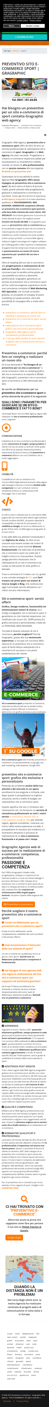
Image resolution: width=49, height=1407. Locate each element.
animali (10, 1344)
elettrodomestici (13, 1365)
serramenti (28, 1354)
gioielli (9, 1340)
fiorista (36, 1372)
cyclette (23, 1337)
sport (35, 1340)
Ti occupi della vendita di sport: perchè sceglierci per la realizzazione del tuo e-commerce (25, 341)
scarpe (9, 1334)
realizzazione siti (10, 810)
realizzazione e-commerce (26, 192)
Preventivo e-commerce (19, 904)
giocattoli (19, 1361)
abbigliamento (28, 1334)
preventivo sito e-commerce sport (29, 281)
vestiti (17, 1334)
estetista (18, 1372)
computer (38, 1368)
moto (34, 1344)
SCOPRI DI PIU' (25, 37)
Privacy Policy (23, 1401)
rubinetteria (27, 1365)
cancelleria (37, 1358)
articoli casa (29, 1347)
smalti (9, 1372)
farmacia (18, 1354)
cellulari (10, 1361)
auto (28, 1344)
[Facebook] (45, 135)
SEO (30, 577)
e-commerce (16, 816)
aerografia (19, 1358)
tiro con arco (12, 1375)
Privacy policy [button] (35, 20)
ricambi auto (33, 1351)
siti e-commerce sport (33, 613)
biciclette (27, 1372)
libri (37, 1334)
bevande (10, 1347)
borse (33, 1375)
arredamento (12, 1351)
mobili (19, 1347)
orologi (23, 1351)
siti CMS (26, 819)
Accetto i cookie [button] (32, 26)
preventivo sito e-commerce (26, 225)
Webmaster (37, 526)
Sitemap (7, 1401)
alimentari (20, 1344)
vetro (28, 1358)
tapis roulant (12, 1337)
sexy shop (11, 1379)
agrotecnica (24, 1375)
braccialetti (19, 1340)
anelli (28, 1340)
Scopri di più (14, 1237)
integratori (32, 1337)
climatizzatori (26, 1368)
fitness (9, 1354)
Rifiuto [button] (11, 26)
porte (38, 1354)
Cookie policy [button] (22, 20)
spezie (28, 1361)
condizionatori (13, 1368)
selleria (10, 1358)
